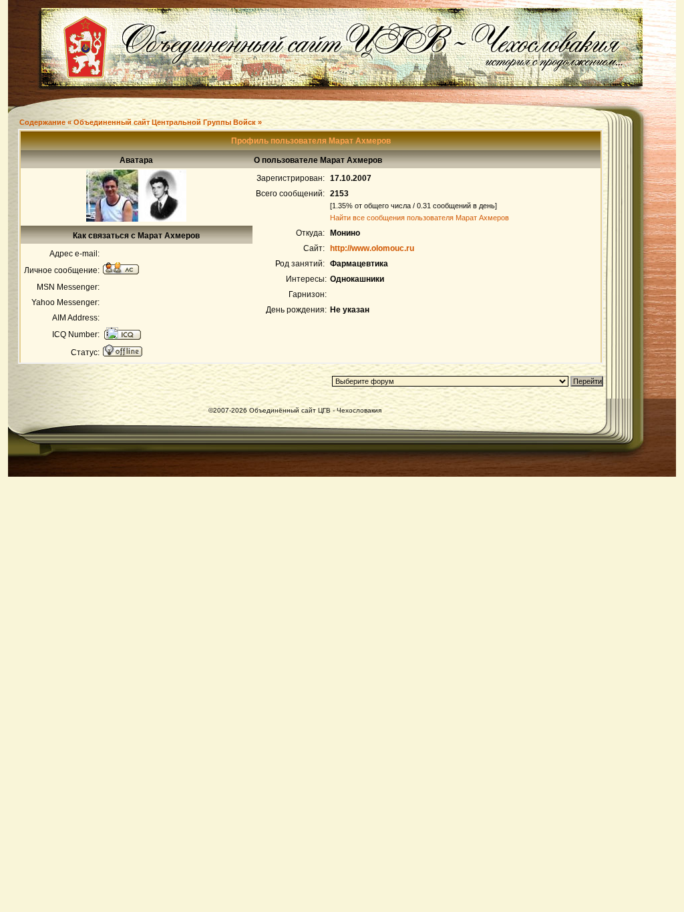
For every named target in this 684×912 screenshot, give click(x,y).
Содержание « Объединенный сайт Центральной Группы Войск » (140, 122)
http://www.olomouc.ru (372, 248)
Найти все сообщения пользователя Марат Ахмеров (419, 218)
